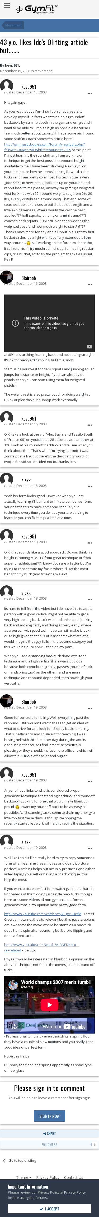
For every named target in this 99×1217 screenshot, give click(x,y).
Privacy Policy (47, 1177)
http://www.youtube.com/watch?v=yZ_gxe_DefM (42, 913)
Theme (22, 1177)
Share (50, 1133)
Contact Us (73, 1177)
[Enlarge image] (28, 242)
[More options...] (89, 93)
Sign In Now (49, 1116)
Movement (43, 70)
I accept (52, 1208)
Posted (25, 92)
